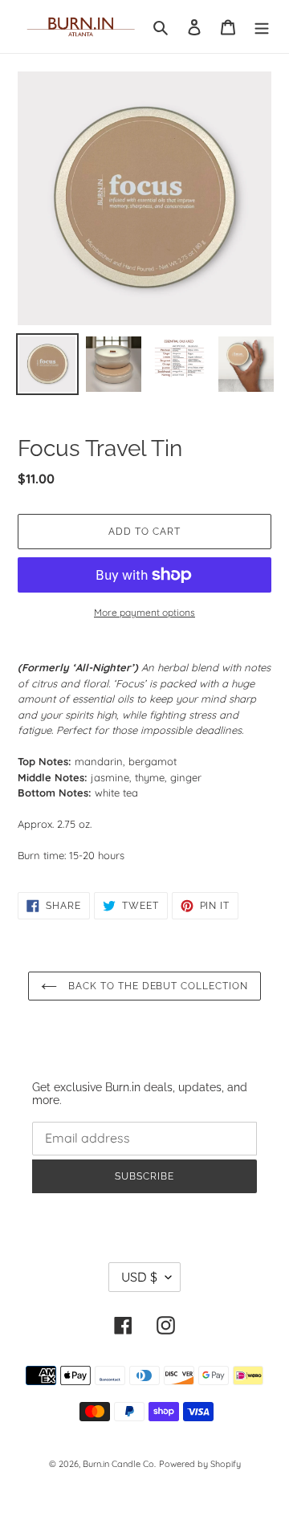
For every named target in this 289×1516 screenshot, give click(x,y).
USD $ (139, 1277)
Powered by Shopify (200, 1463)
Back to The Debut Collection (156, 986)
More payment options (144, 612)
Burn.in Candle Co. (119, 1463)
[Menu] (262, 26)
